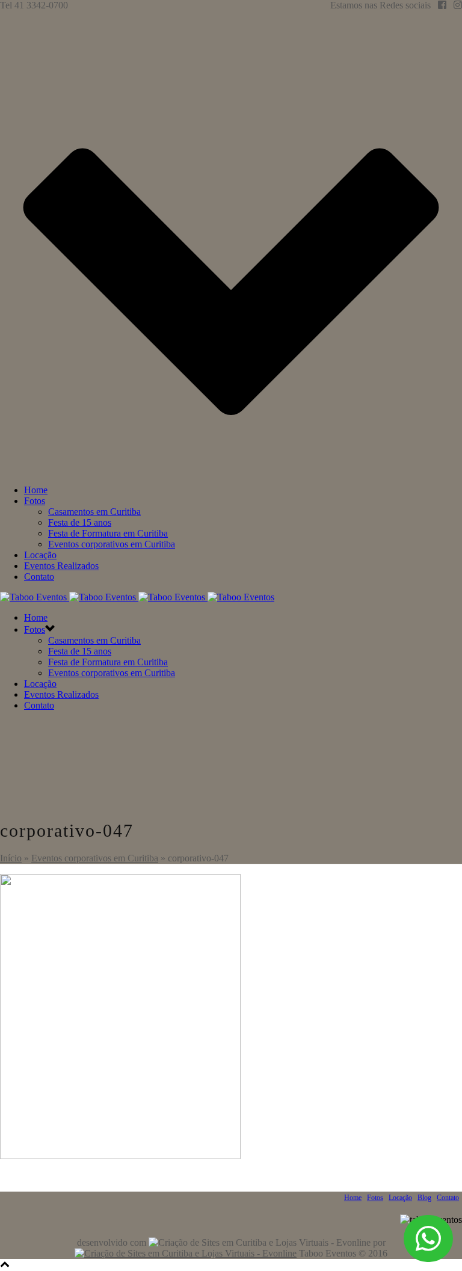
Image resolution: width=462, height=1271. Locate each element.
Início (11, 858)
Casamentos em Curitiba (94, 511)
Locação (40, 555)
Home (36, 490)
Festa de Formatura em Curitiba (108, 533)
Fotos (34, 501)
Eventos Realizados (61, 566)
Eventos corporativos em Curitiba (111, 544)
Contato (39, 576)
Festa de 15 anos (79, 522)
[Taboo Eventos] (137, 597)
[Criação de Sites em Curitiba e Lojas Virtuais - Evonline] (186, 1253)
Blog (424, 1197)
